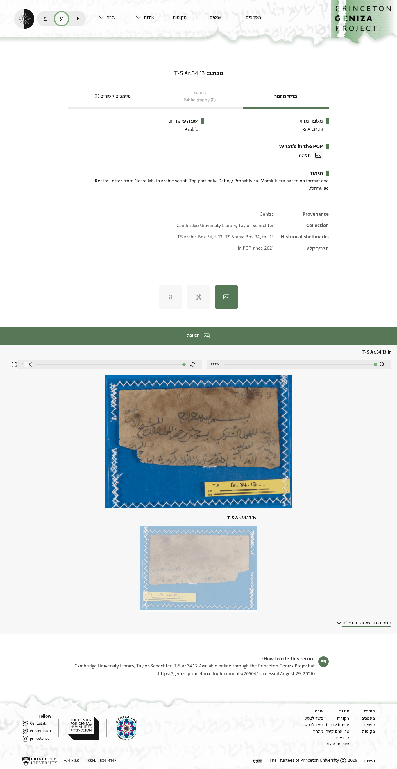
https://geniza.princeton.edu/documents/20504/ (208, 674)
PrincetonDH (40, 731)
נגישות (369, 760)
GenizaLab (38, 723)
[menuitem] (263, 20)
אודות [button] (149, 17)
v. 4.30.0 (71, 760)
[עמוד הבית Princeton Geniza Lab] (121, 728)
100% (215, 364)
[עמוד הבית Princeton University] (39, 761)
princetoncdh (40, 738)
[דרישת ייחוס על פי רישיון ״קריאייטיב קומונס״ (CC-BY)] (257, 761)
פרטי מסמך (285, 96)
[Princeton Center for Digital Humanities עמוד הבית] (78, 728)
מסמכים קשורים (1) (112, 96)
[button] (364, 22)
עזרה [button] (111, 17)
